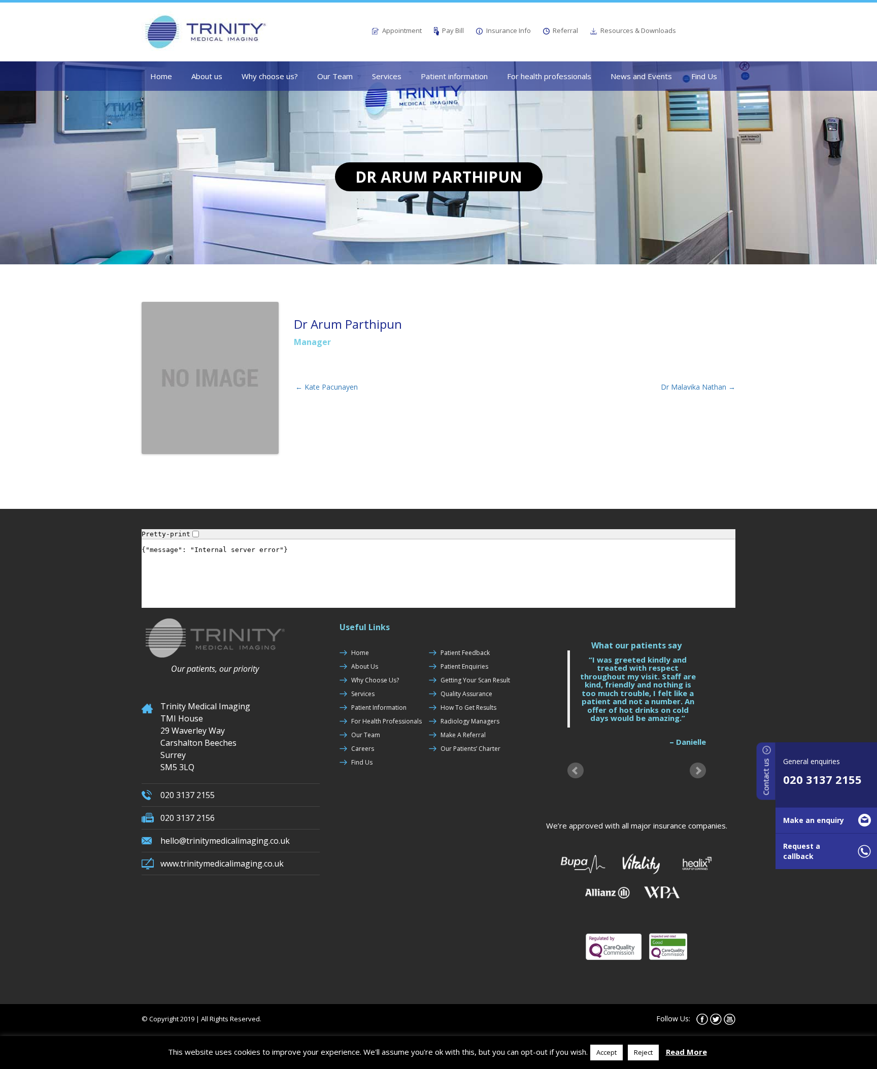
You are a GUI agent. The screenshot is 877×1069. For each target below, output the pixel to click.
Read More (686, 1052)
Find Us (704, 76)
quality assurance (466, 693)
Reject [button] (643, 1052)
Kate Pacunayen (326, 387)
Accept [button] (606, 1052)
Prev (575, 770)
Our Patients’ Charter (470, 748)
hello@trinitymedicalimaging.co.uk (225, 840)
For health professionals (549, 76)
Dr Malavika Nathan (698, 387)
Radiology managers (470, 721)
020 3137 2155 (822, 779)
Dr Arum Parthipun (348, 324)
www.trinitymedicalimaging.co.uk (222, 863)
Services (386, 76)
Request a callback (801, 851)
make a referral (463, 735)
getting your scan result (475, 680)
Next (698, 770)
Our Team (335, 76)
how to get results (468, 707)
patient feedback (465, 652)
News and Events (641, 76)
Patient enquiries (464, 666)
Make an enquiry (813, 820)
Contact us (766, 775)
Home (161, 76)
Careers (362, 748)
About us (206, 76)
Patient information (454, 76)
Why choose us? (270, 76)
